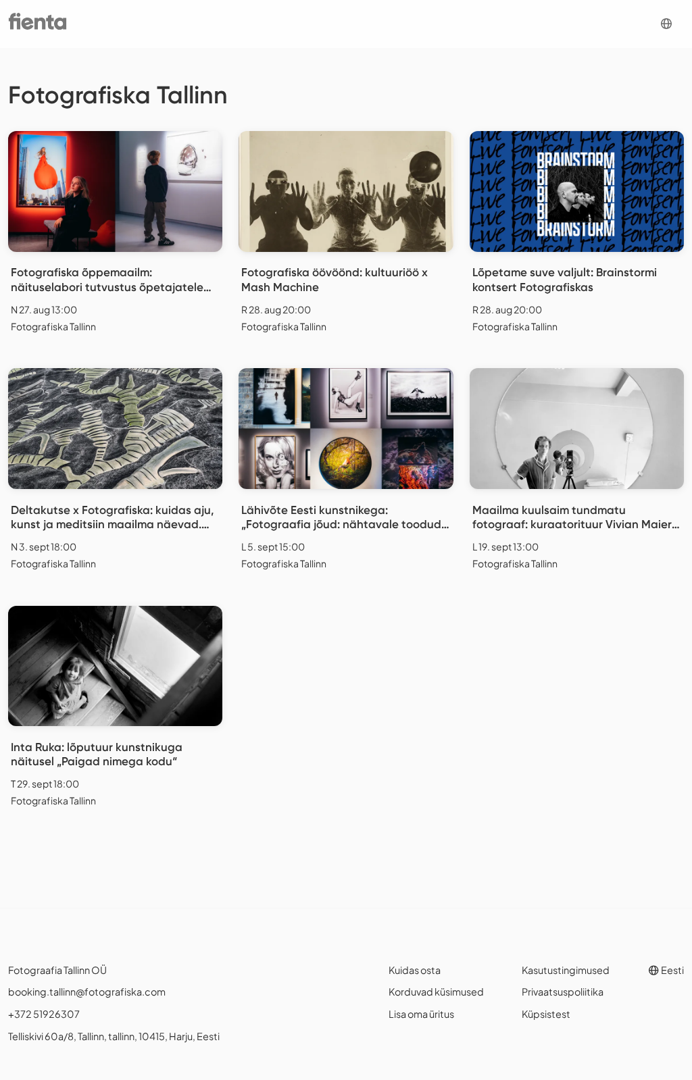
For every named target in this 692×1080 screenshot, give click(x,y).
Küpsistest (546, 1014)
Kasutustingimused (566, 970)
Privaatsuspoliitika (562, 991)
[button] (666, 24)
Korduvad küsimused (436, 991)
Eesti (672, 970)
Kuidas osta (415, 970)
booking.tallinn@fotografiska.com (87, 991)
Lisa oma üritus (421, 1014)
